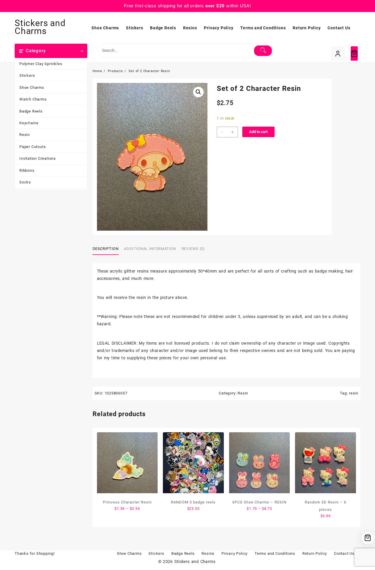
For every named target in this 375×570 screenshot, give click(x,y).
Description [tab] (106, 248)
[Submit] (263, 50)
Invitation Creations (37, 158)
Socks (25, 182)
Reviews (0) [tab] (193, 248)
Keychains (29, 123)
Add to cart (258, 132)
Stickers (27, 75)
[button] (198, 92)
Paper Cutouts (32, 146)
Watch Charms (33, 99)
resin (353, 393)
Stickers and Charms (40, 27)
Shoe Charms (31, 87)
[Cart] (354, 53)
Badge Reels (31, 111)
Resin (24, 134)
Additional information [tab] (150, 248)
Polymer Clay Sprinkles (40, 64)
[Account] (338, 53)
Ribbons (27, 170)
